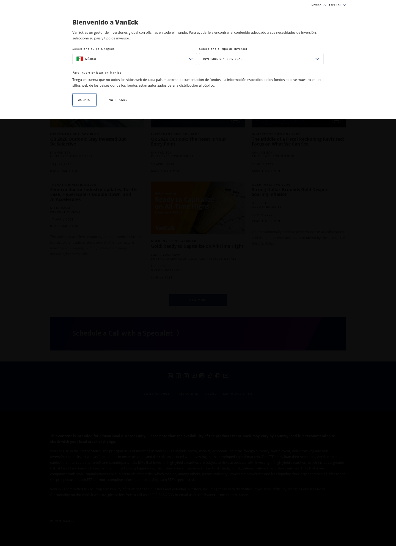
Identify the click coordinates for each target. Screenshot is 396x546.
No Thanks (118, 100)
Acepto (84, 100)
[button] (337, 5)
